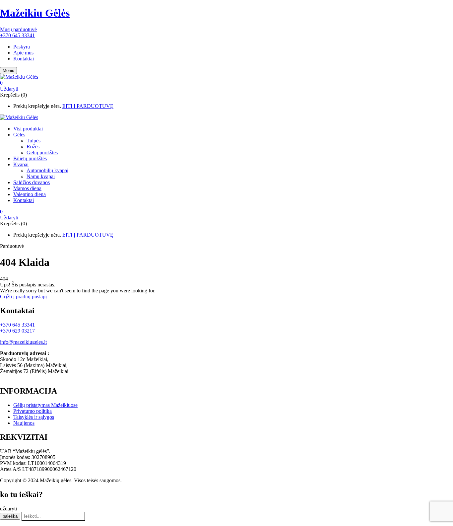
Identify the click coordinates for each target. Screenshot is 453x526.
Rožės (33, 146)
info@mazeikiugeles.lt (23, 342)
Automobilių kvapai (47, 170)
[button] (132, 83)
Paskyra (21, 46)
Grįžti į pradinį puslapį (23, 296)
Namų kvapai (41, 176)
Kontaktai (23, 58)
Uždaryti (9, 89)
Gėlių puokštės (42, 152)
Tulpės (33, 140)
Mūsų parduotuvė (18, 29)
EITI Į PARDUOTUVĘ (87, 106)
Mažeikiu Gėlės (35, 13)
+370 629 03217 (17, 331)
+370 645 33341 (17, 35)
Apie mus (23, 52)
